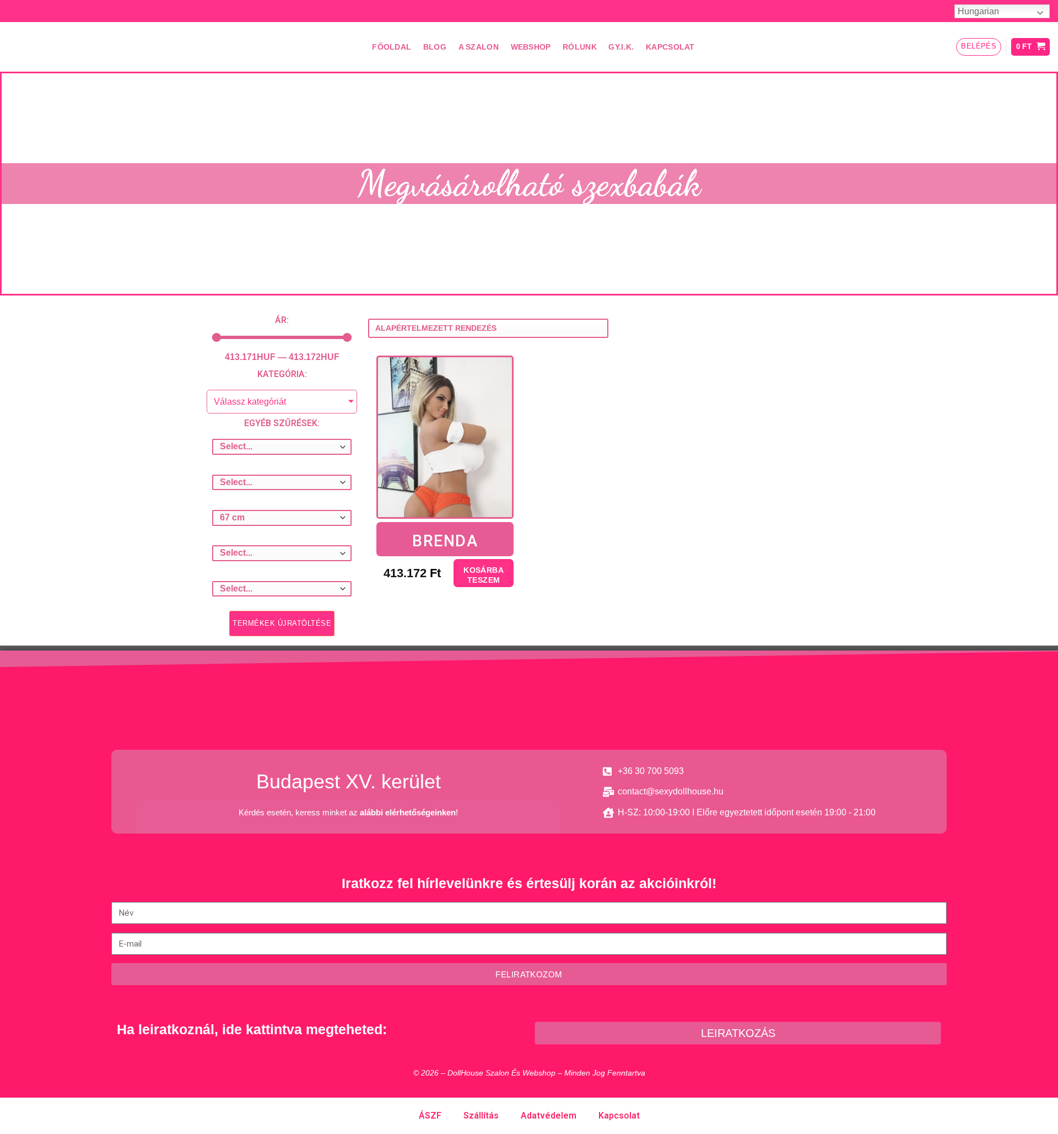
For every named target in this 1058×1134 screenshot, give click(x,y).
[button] (281, 623)
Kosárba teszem (483, 575)
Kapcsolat (670, 46)
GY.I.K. (621, 46)
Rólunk (580, 46)
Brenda (445, 540)
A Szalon (478, 46)
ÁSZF (430, 1115)
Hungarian (978, 11)
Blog (434, 46)
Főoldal (391, 46)
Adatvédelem (548, 1115)
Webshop (531, 46)
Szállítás (481, 1115)
